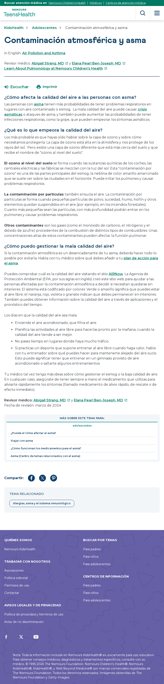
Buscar (143, 13)
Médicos (96, 2)
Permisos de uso (16, 585)
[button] (16, 87)
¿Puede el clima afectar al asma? (33, 433)
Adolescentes (44, 28)
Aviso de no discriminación (24, 622)
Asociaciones (13, 570)
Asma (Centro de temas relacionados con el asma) (45, 456)
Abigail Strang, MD (50, 63)
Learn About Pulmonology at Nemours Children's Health (55, 68)
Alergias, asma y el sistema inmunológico (42, 503)
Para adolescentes (96, 564)
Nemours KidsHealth (19, 549)
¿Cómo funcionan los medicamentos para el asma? (46, 448)
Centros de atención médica (126, 2)
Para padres (92, 549)
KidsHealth (13, 28)
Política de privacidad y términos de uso (33, 614)
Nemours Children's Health (67, 2)
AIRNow (116, 274)
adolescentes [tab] (82, 425)
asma (39, 104)
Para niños (90, 557)
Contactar (11, 593)
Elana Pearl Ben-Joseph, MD (99, 63)
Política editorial (16, 578)
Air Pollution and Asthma (43, 53)
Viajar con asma (22, 440)
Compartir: (14, 478)
